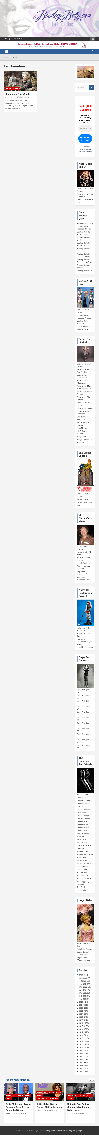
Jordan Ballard (82, 831)
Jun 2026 (83, 984)
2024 (81, 1005)
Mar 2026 (83, 993)
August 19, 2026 (12, 1110)
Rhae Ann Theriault (84, 866)
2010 (81, 1047)
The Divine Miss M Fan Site (16, 1098)
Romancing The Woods (17, 94)
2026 (81, 975)
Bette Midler (18, 1092)
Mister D (25, 97)
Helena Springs (83, 816)
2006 (81, 1059)
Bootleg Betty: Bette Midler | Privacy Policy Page (63, 1131)
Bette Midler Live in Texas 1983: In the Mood (19, 1106)
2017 (81, 1026)
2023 (81, 1008)
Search (91, 87)
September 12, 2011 (13, 97)
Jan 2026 (83, 999)
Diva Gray (80, 807)
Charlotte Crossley (84, 801)
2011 (81, 1044)
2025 (81, 1002)
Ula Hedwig (81, 890)
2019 (81, 1020)
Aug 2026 (83, 978)
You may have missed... (18, 1079)
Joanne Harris (82, 825)
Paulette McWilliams (85, 863)
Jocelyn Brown (83, 828)
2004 (81, 1065)
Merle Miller (81, 857)
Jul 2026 (82, 981)
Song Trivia (81, 436)
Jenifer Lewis (82, 822)
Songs (8, 1095)
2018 (81, 1023)
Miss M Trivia (82, 428)
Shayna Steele (82, 876)
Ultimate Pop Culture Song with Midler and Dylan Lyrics (47, 1107)
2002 (81, 1071)
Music (27, 1092)
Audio (8, 1092)
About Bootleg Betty (85, 223)
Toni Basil (81, 887)
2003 (81, 1068)
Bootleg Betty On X (84, 271)
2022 (81, 1011)
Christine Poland (83, 804)
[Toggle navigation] (7, 51)
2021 (81, 1014)
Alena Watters (82, 795)
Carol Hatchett (83, 798)
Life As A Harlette (84, 845)
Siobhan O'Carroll (84, 879)
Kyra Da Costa (82, 842)
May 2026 (83, 987)
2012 (81, 1041)
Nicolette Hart (82, 860)
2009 (81, 1050)
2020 (81, 1017)
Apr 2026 (83, 990)
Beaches (78, 1092)
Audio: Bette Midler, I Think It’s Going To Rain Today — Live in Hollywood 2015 (79, 1108)
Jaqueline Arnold (83, 819)
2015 (81, 1032)
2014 (81, 1035)
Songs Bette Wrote (84, 439)
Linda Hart (81, 848)
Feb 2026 (83, 996)
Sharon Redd (82, 872)
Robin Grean (82, 869)
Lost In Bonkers (83, 563)
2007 (81, 1056)
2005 (81, 1062)
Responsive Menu (92, 39)
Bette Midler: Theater (85, 408)
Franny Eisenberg (84, 810)
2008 (81, 1053)
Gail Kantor (81, 813)
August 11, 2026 (73, 1116)
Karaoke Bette (82, 499)
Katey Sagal (81, 839)
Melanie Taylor (82, 851)
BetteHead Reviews (84, 949)
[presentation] (90, 1079)
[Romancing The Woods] (20, 81)
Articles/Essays (13, 88)
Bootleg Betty (36, 1131)
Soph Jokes (81, 442)
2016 (81, 1029)
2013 (81, 1038)
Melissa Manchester (85, 854)
